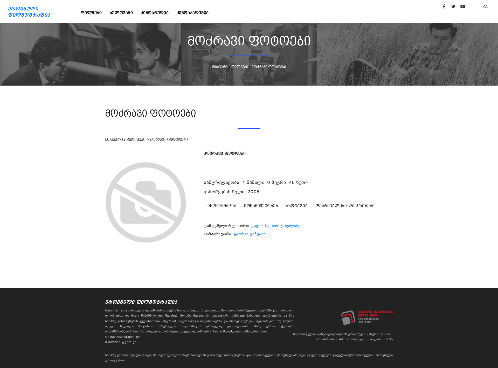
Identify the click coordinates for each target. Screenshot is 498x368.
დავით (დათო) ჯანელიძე (275, 226)
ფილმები (91, 12)
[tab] (222, 206)
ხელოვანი (121, 12)
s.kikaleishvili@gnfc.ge (122, 337)
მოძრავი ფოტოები (269, 67)
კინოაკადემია (193, 12)
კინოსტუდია (155, 12)
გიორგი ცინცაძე (250, 234)
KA (485, 7)
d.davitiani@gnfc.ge (120, 342)
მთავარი (219, 67)
